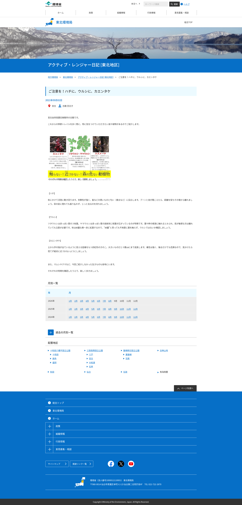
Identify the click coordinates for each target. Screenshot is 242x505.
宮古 (91, 358)
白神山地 (164, 350)
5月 (93, 300)
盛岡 (54, 362)
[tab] (51, 332)
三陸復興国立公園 (95, 350)
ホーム (61, 12)
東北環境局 (68, 77)
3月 (81, 300)
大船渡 (92, 362)
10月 (122, 308)
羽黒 (128, 358)
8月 (110, 300)
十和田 (55, 354)
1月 (70, 300)
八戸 (91, 354)
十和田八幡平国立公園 (60, 350)
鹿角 (54, 358)
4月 (87, 300)
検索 (176, 4)
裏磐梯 (129, 354)
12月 (135, 308)
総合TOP (188, 22)
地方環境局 (53, 77)
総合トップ (58, 403)
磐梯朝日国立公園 (131, 350)
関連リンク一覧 (80, 463)
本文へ (134, 3)
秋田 (52, 371)
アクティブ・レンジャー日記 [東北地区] (96, 77)
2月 (76, 300)
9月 (115, 308)
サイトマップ (54, 463)
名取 (125, 371)
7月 (104, 300)
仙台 (89, 371)
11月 (129, 308)
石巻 (91, 366)
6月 (98, 300)
